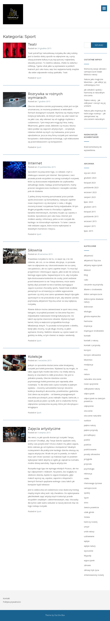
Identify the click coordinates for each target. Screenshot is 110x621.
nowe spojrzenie (91, 384)
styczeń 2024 (90, 173)
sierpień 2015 (90, 226)
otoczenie (88, 411)
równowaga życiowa (93, 483)
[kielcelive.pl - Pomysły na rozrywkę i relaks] (13, 14)
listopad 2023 (90, 182)
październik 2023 (91, 187)
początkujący (89, 435)
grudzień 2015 (90, 207)
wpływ (86, 541)
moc (86, 369)
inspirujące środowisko (94, 331)
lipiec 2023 (88, 202)
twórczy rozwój (90, 522)
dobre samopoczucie (93, 294)
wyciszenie (88, 551)
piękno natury (90, 425)
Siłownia (35, 250)
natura (87, 374)
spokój (87, 493)
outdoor (87, 420)
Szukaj (99, 45)
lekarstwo (88, 359)
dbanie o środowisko (93, 289)
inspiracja (88, 326)
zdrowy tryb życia (91, 570)
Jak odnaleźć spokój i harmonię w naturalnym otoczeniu (94, 92)
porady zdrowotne (92, 454)
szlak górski (89, 512)
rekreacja (88, 473)
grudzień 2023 (90, 178)
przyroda (88, 464)
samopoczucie (90, 488)
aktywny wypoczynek (93, 265)
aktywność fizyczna (92, 260)
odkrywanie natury (92, 388)
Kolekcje (35, 357)
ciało (86, 279)
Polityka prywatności (12, 602)
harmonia (88, 321)
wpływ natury (90, 546)
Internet (35, 163)
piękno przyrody (91, 430)
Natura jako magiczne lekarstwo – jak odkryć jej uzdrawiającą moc (95, 82)
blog (86, 275)
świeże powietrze (91, 507)
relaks (86, 478)
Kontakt (6, 598)
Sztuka (87, 517)
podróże (87, 444)
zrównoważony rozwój (94, 575)
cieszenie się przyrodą (93, 284)
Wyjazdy (87, 555)
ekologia (87, 311)
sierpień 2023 (90, 197)
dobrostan (88, 306)
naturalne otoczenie (92, 379)
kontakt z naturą (91, 340)
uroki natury (89, 531)
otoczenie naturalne (92, 415)
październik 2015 (91, 216)
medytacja (88, 364)
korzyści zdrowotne (92, 355)
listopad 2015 (90, 211)
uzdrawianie (89, 536)
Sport (39, 78)
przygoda (88, 459)
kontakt (87, 335)
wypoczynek (89, 560)
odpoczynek (89, 393)
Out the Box (59, 615)
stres (86, 502)
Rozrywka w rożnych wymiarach (45, 96)
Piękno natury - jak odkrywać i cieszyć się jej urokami (95, 103)
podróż (87, 440)
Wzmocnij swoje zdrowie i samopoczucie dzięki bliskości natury (95, 72)
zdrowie (87, 565)
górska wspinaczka (92, 316)
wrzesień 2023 (90, 192)
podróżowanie (90, 449)
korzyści (87, 350)
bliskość (87, 270)
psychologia (89, 468)
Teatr (32, 44)
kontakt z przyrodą (92, 345)
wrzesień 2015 (90, 221)
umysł (86, 526)
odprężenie (89, 406)
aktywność (88, 255)
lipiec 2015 (88, 231)
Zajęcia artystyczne (44, 429)
